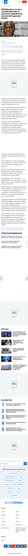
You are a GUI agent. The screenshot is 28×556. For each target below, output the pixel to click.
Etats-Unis (10, 488)
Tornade (18, 491)
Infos (5, 6)
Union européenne (18, 484)
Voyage (3, 521)
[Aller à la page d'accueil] (5, 2)
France (21, 477)
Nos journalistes (5, 528)
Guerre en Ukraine (10, 477)
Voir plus (3, 54)
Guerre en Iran (14, 473)
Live (24, 1)
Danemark (14, 495)
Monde (9, 6)
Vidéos (3, 524)
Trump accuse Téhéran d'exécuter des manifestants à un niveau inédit (11, 242)
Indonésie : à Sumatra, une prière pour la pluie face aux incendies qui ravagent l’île (11, 236)
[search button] (25, 463)
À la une (4, 329)
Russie (20, 480)
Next (2, 518)
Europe (3, 511)
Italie (19, 488)
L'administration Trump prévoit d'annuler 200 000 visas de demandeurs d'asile (11, 247)
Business (3, 515)
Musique (9, 491)
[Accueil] (1, 6)
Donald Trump (10, 480)
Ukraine (7, 484)
